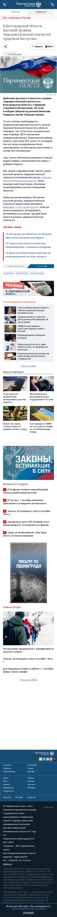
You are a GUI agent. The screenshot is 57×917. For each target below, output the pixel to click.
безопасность (22, 273)
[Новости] (37, 46)
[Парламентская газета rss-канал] (40, 759)
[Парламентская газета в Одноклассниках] (51, 759)
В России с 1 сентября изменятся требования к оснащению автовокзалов (24, 502)
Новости (41, 12)
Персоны (31, 781)
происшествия (37, 273)
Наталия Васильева (15, 54)
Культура (31, 771)
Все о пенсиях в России (17, 17)
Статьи (15, 12)
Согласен (28, 913)
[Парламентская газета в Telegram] (47, 759)
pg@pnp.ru (7, 864)
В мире (30, 768)
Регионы (31, 784)
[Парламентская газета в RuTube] (54, 759)
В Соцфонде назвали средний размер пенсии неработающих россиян (25, 491)
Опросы (31, 778)
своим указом (30, 207)
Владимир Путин (12, 207)
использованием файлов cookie (28, 908)
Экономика (32, 765)
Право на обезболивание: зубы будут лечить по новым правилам (25, 534)
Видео (6, 778)
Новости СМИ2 (28, 366)
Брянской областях (25, 180)
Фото (5, 781)
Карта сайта (48, 807)
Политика (7, 765)
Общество (7, 768)
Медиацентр (8, 788)
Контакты (7, 797)
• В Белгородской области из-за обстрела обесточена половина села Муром (28, 236)
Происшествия (9, 771)
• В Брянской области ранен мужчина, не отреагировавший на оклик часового (28, 255)
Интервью (32, 788)
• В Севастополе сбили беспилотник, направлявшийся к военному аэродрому (28, 245)
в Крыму (46, 177)
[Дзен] (49, 46)
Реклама (19, 797)
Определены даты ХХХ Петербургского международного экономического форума (26, 523)
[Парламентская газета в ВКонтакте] (44, 759)
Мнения (6, 784)
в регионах (8, 273)
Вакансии (32, 797)
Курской (7, 180)
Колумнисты (8, 791)
